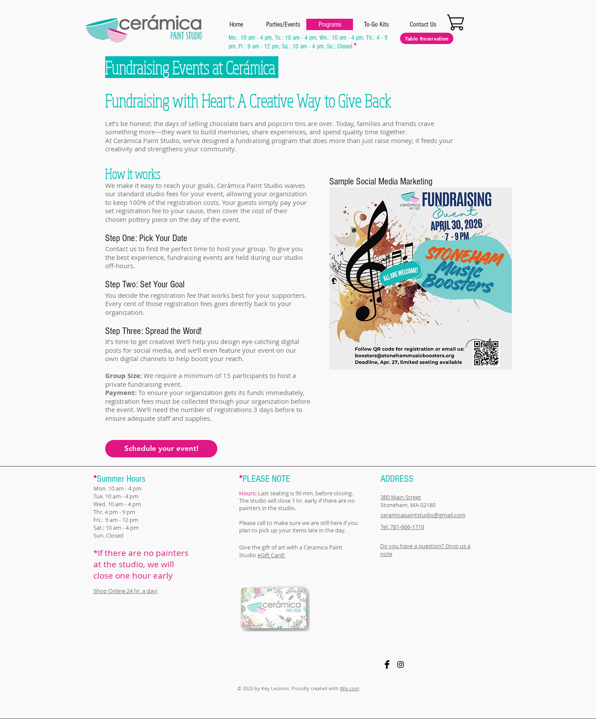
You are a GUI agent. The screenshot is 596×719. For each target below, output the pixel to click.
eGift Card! (271, 555)
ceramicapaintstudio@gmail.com (423, 515)
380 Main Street (400, 497)
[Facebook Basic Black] (387, 664)
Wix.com (349, 688)
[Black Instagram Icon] (400, 664)
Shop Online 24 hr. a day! (125, 591)
